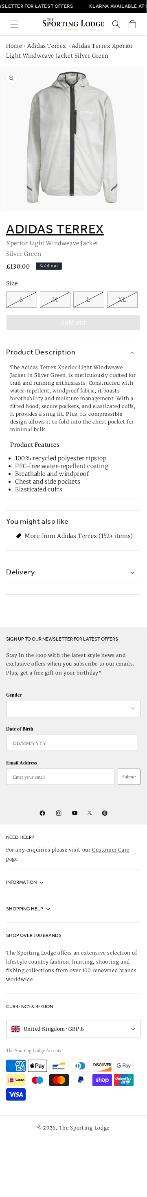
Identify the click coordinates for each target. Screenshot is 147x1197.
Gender (14, 694)
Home (14, 46)
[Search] (116, 24)
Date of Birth (19, 728)
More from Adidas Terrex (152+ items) (78, 536)
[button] (14, 24)
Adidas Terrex (46, 46)
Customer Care (110, 850)
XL (122, 299)
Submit (129, 776)
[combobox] (69, 709)
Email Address (21, 762)
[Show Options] (133, 709)
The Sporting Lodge (84, 1128)
